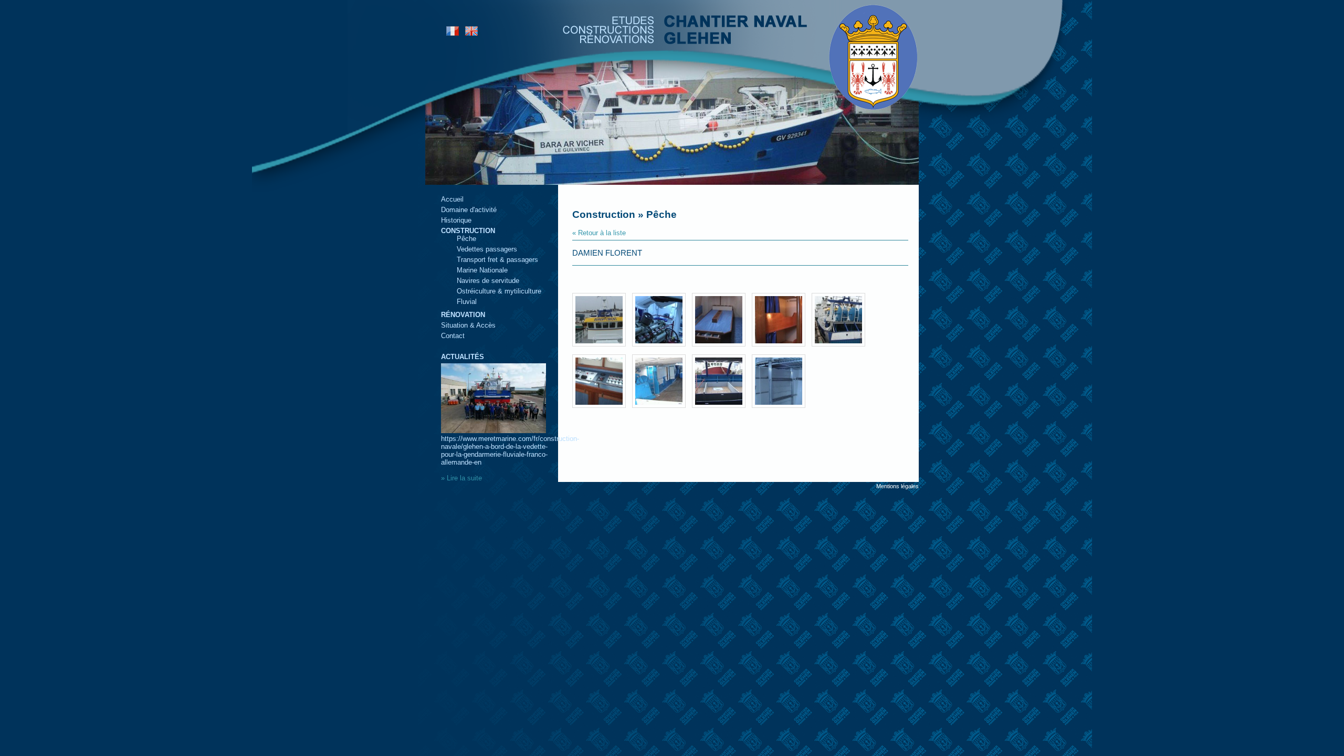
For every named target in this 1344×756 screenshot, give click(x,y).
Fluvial (467, 302)
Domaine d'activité (469, 210)
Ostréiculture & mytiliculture (499, 291)
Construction (468, 231)
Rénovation (463, 315)
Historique (456, 220)
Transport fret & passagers (497, 260)
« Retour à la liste (599, 233)
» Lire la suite (461, 478)
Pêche (466, 239)
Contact (453, 336)
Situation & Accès (468, 325)
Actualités (462, 357)
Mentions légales (897, 486)
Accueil (452, 199)
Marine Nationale (482, 270)
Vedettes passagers (487, 249)
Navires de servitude (488, 281)
